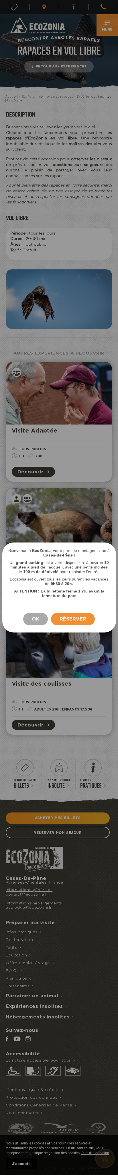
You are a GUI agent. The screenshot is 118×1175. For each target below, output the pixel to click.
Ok (35, 618)
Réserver (73, 618)
